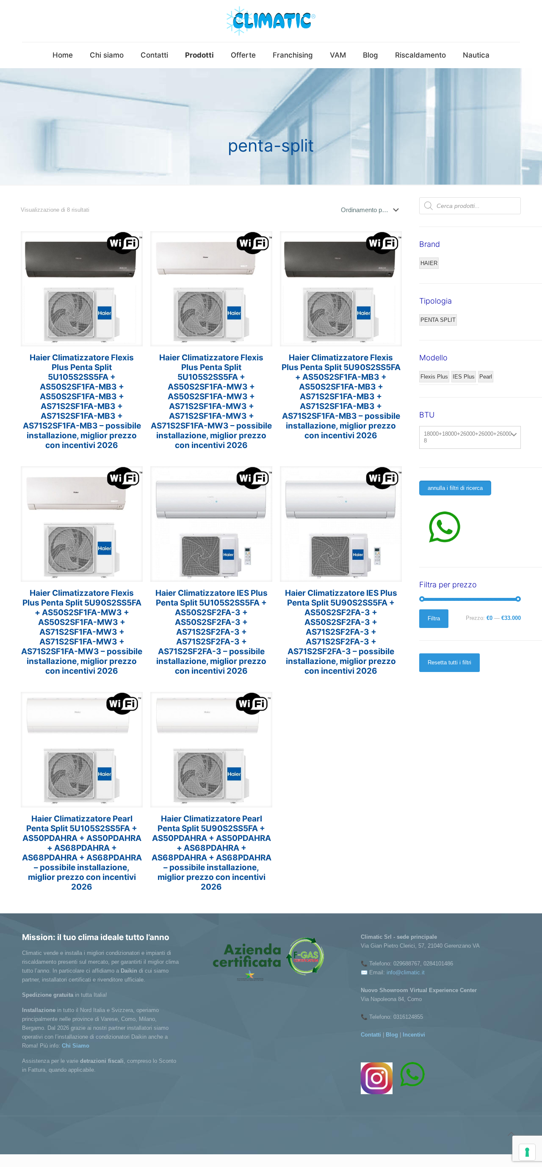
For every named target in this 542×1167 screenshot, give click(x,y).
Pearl (485, 376)
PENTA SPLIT (438, 320)
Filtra (434, 618)
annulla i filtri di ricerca (455, 488)
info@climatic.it (406, 972)
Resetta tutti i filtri (449, 662)
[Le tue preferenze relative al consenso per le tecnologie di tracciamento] (527, 1152)
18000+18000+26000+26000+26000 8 (468, 437)
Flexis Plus (434, 376)
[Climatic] (271, 21)
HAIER (428, 263)
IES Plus (464, 376)
